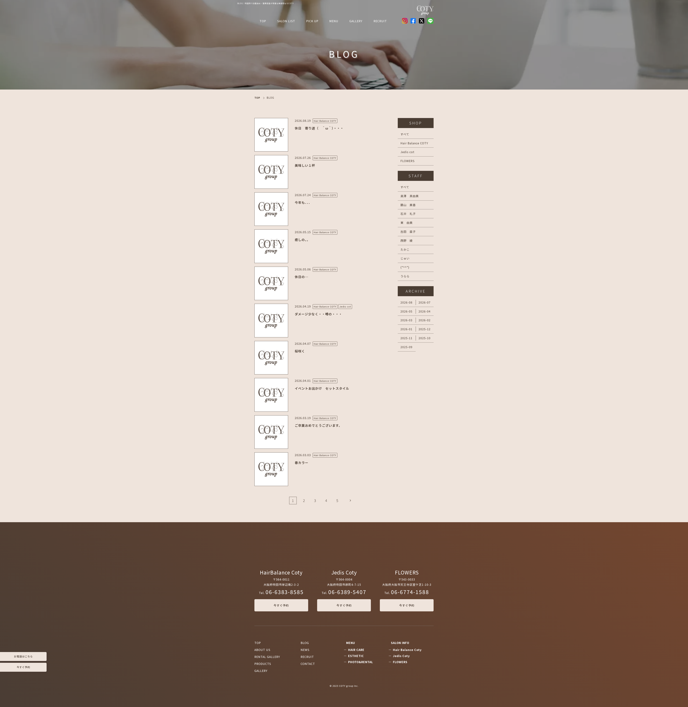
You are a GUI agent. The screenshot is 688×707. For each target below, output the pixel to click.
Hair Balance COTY (414, 143)
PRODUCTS (262, 664)
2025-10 (425, 338)
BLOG (305, 643)
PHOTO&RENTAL (360, 662)
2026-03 (406, 320)
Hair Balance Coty (407, 650)
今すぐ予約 (281, 605)
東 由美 (406, 222)
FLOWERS (407, 161)
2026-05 (406, 311)
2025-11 (406, 338)
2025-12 (425, 329)
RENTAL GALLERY (267, 657)
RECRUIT (380, 21)
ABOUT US (262, 650)
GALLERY (260, 670)
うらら (405, 276)
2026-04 (425, 311)
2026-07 (425, 302)
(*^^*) (404, 267)
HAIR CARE (356, 650)
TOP (263, 21)
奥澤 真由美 (409, 196)
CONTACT (308, 664)
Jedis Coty (401, 656)
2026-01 (406, 329)
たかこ (405, 249)
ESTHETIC (356, 656)
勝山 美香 (408, 205)
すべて (404, 134)
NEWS (305, 650)
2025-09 (406, 347)
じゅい (405, 258)
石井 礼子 (408, 213)
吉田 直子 (408, 231)
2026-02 (425, 320)
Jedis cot (407, 152)
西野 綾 (406, 240)
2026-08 (406, 302)
